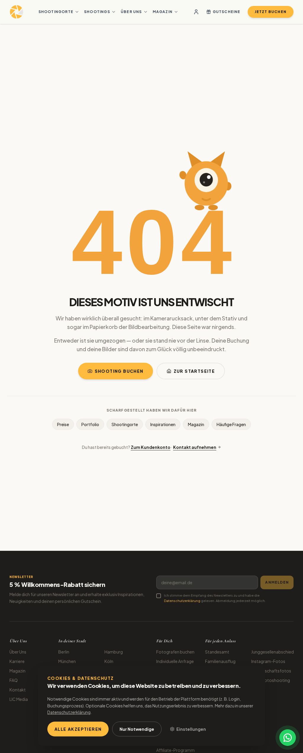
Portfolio (90, 424)
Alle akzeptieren (77, 729)
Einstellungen (191, 729)
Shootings (97, 11)
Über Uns (17, 651)
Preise (63, 424)
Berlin (63, 651)
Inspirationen (162, 424)
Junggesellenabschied (272, 651)
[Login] (196, 12)
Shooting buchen (119, 371)
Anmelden (277, 582)
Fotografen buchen (175, 651)
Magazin (163, 11)
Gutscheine (227, 11)
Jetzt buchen (270, 11)
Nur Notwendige (137, 729)
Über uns (131, 11)
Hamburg (113, 651)
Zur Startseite (194, 371)
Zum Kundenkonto (150, 447)
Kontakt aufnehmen (194, 447)
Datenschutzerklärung (182, 601)
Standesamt (217, 651)
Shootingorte (55, 11)
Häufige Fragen (231, 424)
